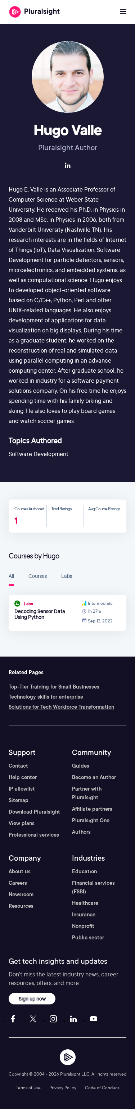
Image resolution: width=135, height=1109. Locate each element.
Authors (81, 832)
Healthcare (85, 903)
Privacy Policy (62, 1088)
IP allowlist (22, 789)
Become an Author (94, 777)
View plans (22, 823)
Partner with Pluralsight (87, 793)
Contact (18, 766)
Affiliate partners (92, 809)
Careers (18, 883)
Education (84, 871)
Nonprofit (83, 926)
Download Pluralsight (34, 812)
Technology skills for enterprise (46, 697)
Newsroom (21, 894)
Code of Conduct (102, 1088)
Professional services (34, 835)
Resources (21, 906)
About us (20, 871)
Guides (80, 766)
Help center (23, 777)
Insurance (83, 914)
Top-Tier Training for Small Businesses (54, 687)
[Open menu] (123, 12)
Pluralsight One (90, 820)
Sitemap (18, 800)
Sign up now (32, 998)
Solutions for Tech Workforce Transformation (61, 707)
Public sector (88, 937)
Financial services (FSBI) (93, 887)
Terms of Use (28, 1088)
